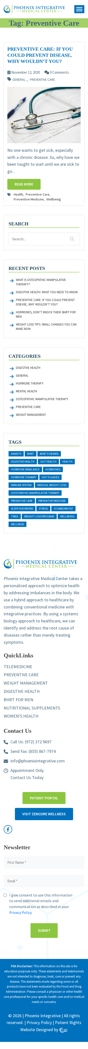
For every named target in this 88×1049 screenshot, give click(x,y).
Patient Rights (68, 1022)
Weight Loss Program (39, 516)
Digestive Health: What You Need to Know (47, 292)
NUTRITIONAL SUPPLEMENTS (32, 708)
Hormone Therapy (30, 383)
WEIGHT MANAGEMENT (26, 683)
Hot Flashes (50, 477)
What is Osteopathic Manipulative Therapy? (41, 282)
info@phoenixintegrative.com (38, 761)
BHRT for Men (49, 453)
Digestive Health (28, 368)
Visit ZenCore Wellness (44, 813)
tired (14, 516)
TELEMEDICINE (18, 666)
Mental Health (26, 391)
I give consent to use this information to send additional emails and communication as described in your (40, 904)
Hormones (52, 469)
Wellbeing (53, 199)
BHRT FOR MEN (18, 699)
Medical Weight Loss (51, 485)
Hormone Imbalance (25, 469)
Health (18, 194)
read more (24, 184)
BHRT (30, 453)
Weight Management (31, 415)
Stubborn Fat (63, 508)
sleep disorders (22, 508)
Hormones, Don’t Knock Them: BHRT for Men (46, 314)
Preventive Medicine (29, 199)
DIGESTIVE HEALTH (22, 691)
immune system (21, 485)
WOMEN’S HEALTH (21, 716)
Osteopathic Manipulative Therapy (42, 399)
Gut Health (48, 461)
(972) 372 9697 (38, 742)
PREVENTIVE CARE (21, 674)
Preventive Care (42, 79)
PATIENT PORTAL (44, 797)
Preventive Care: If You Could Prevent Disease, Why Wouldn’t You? (45, 302)
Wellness (17, 524)
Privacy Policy (20, 912)
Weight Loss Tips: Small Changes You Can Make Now (46, 326)
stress (43, 508)
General (18, 79)
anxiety (16, 453)
